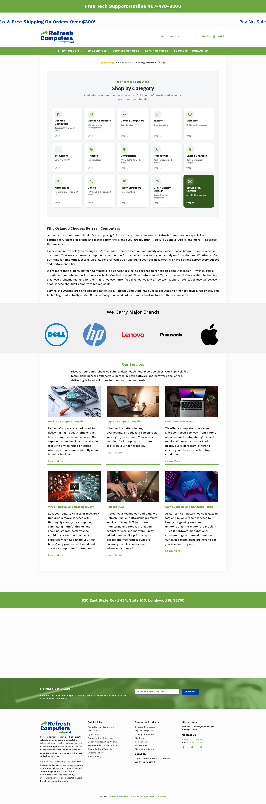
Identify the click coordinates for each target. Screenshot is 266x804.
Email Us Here (196, 742)
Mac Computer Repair (180, 421)
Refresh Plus (115, 506)
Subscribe (190, 691)
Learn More (55, 461)
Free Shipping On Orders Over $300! (66, 21)
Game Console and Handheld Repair (189, 506)
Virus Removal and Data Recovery (71, 506)
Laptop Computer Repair (123, 421)
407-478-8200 (164, 6)
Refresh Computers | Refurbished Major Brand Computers (137, 796)
